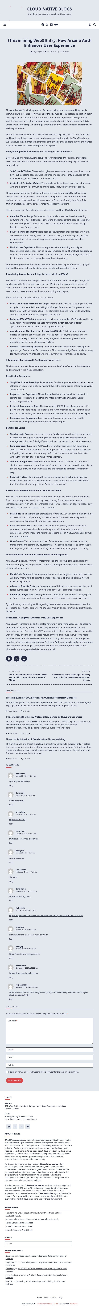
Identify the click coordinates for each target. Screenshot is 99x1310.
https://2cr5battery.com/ (19, 896)
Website (11, 1065)
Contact (54, 1297)
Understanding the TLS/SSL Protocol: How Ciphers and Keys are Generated (44, 716)
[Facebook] (43, 24)
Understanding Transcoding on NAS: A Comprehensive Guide (32, 1219)
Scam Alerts (11, 1275)
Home (39, 1297)
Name (11, 1049)
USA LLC (9, 1281)
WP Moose (74, 1303)
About (46, 1297)
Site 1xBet (13, 877)
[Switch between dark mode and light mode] (89, 24)
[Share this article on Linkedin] (24, 659)
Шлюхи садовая (16, 800)
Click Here (10, 1256)
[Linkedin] (51, 24)
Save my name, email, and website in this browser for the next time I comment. (44, 1072)
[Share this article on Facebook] (9, 659)
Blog (60, 1297)
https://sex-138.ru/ (17, 819)
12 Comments (64, 52)
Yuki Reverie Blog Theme (47, 1303)
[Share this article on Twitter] (16, 659)
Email (10, 1057)
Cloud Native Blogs (49, 9)
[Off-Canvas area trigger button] (4, 24)
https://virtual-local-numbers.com (23, 973)
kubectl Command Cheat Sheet (19, 1230)
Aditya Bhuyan (37, 52)
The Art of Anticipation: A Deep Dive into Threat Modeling (35, 739)
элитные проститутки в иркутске (23, 839)
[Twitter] (47, 24)
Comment (12, 1021)
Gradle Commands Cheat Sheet (19, 1226)
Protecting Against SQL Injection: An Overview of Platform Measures (41, 697)
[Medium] (56, 24)
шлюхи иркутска (16, 858)
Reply (11, 785)
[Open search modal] (94, 24)
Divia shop (10, 1268)
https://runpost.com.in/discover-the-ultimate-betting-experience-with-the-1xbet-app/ (46, 915)
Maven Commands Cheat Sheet (19, 1223)
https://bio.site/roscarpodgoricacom (24, 954)
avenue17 (20, 927)
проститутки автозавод (19, 781)
